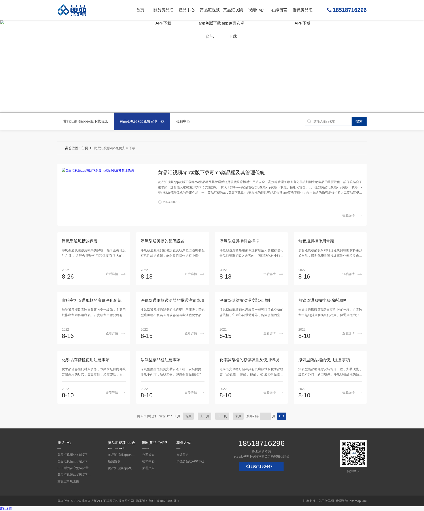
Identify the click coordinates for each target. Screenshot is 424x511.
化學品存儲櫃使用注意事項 (86, 360)
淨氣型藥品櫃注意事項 (160, 360)
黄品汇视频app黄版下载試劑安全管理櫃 (75, 454)
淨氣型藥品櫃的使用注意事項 (324, 360)
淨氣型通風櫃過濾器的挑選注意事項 (172, 300)
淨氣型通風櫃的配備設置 (162, 241)
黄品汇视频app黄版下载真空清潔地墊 (75, 474)
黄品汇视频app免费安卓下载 (233, 14)
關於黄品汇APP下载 (163, 14)
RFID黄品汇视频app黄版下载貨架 (75, 468)
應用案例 (114, 461)
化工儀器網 (326, 501)
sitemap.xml (358, 501)
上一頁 (204, 416)
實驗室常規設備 (68, 481)
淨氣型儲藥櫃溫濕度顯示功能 (245, 300)
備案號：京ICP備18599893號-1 (158, 501)
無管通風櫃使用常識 (316, 241)
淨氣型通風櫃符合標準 (239, 241)
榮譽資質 (148, 468)
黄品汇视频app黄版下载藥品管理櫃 (75, 461)
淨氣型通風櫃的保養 (80, 241)
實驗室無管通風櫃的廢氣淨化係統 (91, 300)
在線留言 (279, 10)
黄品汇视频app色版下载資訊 (210, 14)
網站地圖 (6, 508)
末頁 (238, 416)
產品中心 (187, 10)
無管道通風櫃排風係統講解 (322, 300)
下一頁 (222, 416)
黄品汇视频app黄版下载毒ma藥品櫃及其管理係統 (211, 172)
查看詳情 (348, 215)
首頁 (140, 10)
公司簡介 (148, 454)
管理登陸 (342, 501)
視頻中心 (256, 10)
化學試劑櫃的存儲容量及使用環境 (249, 360)
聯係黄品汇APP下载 (302, 14)
